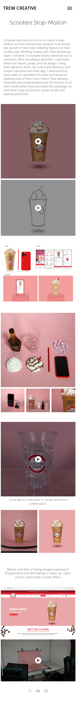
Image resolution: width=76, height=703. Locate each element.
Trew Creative (19, 8)
